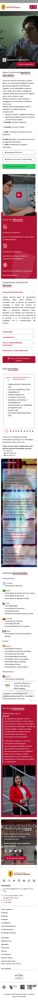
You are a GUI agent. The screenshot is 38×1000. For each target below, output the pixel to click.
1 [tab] (6, 431)
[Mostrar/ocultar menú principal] (35, 7)
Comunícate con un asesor (16, 166)
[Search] (31, 7)
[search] (31, 7)
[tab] (19, 292)
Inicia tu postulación (25, 64)
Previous (3, 431)
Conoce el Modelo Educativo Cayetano (19, 360)
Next (3, 434)
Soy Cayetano (6, 968)
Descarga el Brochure (14, 152)
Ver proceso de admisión (15, 858)
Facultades (5, 938)
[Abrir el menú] (2, 1)
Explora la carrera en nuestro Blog (19, 159)
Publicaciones (6, 941)
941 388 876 (7, 900)
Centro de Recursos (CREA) (11, 964)
